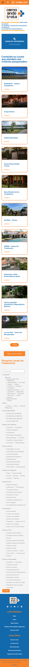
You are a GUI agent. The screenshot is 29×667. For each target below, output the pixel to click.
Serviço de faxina (11, 567)
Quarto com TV (20, 521)
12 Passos (21, 437)
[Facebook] (7, 606)
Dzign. (15, 665)
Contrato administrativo (13, 580)
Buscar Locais (14, 639)
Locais (8, 377)
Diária (8, 473)
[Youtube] (14, 606)
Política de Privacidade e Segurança (14, 626)
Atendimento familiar (12, 577)
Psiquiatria (9, 562)
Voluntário (9, 427)
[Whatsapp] (18, 606)
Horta (22, 550)
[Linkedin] (21, 606)
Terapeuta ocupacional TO (14, 500)
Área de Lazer (20, 553)
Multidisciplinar (20, 442)
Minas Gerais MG (11, 398)
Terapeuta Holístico (12, 489)
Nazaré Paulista (12, 382)
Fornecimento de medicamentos (16, 572)
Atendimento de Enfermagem (15, 451)
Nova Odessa (11, 393)
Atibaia (16, 384)
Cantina (8, 556)
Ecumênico (9, 442)
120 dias (9, 478)
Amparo (9, 384)
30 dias (8, 475)
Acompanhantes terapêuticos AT (16, 505)
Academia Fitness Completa (14, 535)
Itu (22, 389)
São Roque (10, 395)
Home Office (10, 553)
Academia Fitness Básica (13, 533)
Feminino (22, 406)
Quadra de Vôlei (11, 548)
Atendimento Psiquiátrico (13, 456)
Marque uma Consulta (14, 650)
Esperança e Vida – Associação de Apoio (12, 275)
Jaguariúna (10, 391)
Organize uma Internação (14, 654)
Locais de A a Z (14, 643)
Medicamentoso (11, 459)
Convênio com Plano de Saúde (15, 582)
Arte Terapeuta (11, 502)
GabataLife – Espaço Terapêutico (12, 84)
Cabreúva (10, 386)
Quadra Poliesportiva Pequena (15, 543)
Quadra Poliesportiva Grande (15, 540)
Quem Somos (14, 623)
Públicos (9, 406)
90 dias (22, 475)
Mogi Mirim (10, 380)
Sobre (14, 619)
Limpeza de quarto (12, 564)
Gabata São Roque (11, 138)
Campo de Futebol (12, 550)
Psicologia (18, 562)
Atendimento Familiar (12, 464)
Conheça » (7, 89)
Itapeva (9, 400)
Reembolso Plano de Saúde (14, 585)
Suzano (9, 397)
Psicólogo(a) (20, 487)
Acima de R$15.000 (12, 421)
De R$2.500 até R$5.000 (13, 413)
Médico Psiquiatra (11, 484)
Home (14, 616)
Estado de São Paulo (12, 379)
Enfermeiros (10, 487)
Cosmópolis (11, 388)
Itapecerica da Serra (13, 389)
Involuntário (18, 427)
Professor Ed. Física (12, 495)
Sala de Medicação (12, 454)
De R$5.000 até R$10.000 (14, 416)
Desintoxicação (17, 473)
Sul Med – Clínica (10, 220)
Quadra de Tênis (11, 545)
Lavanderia (9, 587)
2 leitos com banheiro (13, 514)
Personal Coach (11, 497)
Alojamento (9, 521)
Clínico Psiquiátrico (12, 430)
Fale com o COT (14, 630)
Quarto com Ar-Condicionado (15, 526)
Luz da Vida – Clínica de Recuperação (13, 333)
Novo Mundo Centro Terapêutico (11, 193)
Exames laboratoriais (12, 569)
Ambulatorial (10, 432)
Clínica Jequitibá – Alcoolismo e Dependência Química (14, 304)
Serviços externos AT (12, 575)
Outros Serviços (14, 646)
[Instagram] (11, 606)
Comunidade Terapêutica (13, 435)
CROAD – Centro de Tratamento (11, 247)
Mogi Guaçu (20, 391)
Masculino (9, 407)
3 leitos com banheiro (13, 516)
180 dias (16, 478)
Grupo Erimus (9, 112)
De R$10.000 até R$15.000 (14, 418)
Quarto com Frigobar (12, 524)
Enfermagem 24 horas (13, 449)
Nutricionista (10, 467)
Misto (16, 406)
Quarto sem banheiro (12, 519)
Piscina (8, 538)
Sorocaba (22, 382)
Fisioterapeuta (20, 467)
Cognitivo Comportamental (14, 440)
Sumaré (18, 395)
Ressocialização (11, 437)
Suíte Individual (11, 511)
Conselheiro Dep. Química (14, 492)
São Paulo (21, 393)
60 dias (15, 475)
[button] (2, 2)
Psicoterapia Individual (13, 461)
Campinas (18, 386)
